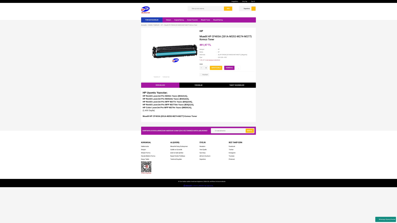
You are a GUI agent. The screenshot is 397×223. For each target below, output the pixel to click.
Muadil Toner (205, 20)
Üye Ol (253, 1)
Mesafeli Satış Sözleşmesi (179, 146)
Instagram (232, 153)
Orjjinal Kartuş (179, 20)
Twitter (231, 149)
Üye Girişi (202, 153)
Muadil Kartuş (218, 20)
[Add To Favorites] (239, 68)
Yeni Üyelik (203, 149)
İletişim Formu (145, 153)
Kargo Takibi (145, 159)
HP (218, 49)
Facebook (232, 146)
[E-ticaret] (198, 186)
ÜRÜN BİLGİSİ (160, 85)
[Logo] (146, 10)
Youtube (231, 156)
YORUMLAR (198, 85)
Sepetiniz (203, 159)
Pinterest (232, 159)
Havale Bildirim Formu (148, 156)
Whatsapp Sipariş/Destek (387, 219)
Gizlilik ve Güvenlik (176, 149)
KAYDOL (249, 131)
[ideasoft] (188, 186)
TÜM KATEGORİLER (151, 20)
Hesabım (202, 146)
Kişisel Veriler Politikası (177, 156)
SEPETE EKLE (216, 68)
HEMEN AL (229, 68)
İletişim (168, 20)
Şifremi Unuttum (205, 156)
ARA (228, 8)
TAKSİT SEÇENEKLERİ (236, 85)
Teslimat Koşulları (176, 159)
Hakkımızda (145, 146)
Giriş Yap (244, 1)
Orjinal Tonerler (192, 20)
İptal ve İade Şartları (176, 153)
